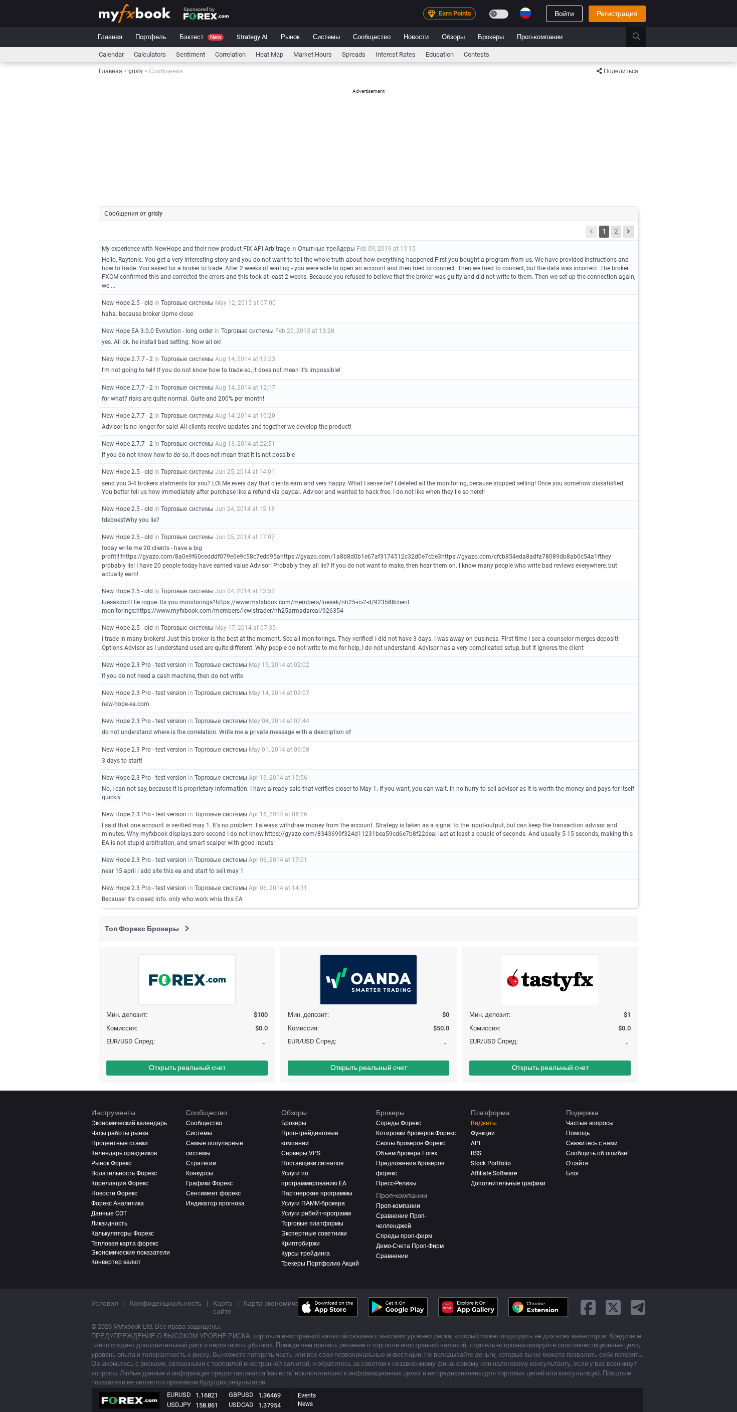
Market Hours (312, 54)
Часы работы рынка (119, 1133)
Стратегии (201, 1163)
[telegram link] (638, 1307)
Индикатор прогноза (215, 1203)
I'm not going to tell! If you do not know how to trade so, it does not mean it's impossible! (221, 370)
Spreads (353, 54)
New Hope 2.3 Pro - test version (144, 664)
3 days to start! (122, 760)
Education (440, 54)
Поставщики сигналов (312, 1163)
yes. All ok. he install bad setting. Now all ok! (162, 341)
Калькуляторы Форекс (122, 1233)
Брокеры (491, 37)
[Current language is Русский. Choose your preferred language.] (525, 13)
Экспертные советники (314, 1233)
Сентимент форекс (213, 1193)
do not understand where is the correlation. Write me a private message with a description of (226, 732)
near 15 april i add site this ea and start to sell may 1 (173, 870)
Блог (572, 1173)
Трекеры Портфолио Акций (320, 1263)
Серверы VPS (300, 1153)
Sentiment (190, 54)
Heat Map (269, 54)
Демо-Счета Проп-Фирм (410, 1246)
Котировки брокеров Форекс (416, 1133)
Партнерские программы (316, 1193)
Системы (326, 37)
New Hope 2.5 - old (127, 302)
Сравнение (392, 1256)
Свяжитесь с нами (592, 1143)
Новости (416, 37)
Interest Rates (396, 54)
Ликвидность (109, 1223)
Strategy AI (252, 37)
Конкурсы (199, 1173)
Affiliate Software (494, 1173)
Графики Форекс (209, 1183)
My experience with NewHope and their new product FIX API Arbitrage (196, 248)
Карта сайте (222, 1307)
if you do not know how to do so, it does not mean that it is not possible (198, 454)
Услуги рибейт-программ (316, 1213)
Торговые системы (187, 302)
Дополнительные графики (508, 1183)
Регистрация (617, 14)
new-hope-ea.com (125, 704)
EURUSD (179, 1394)
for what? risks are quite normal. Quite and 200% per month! (183, 398)
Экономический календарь (129, 1123)
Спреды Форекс (398, 1123)
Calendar (111, 54)
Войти (564, 14)
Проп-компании (540, 37)
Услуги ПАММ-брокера (313, 1203)
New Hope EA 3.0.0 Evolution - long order (157, 330)
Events (307, 1395)
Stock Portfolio (491, 1163)
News (305, 1403)
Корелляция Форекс (119, 1183)
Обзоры (453, 37)
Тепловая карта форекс (124, 1243)
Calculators (150, 54)
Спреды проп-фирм (404, 1236)
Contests (476, 54)
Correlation (230, 54)
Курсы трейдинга (305, 1253)
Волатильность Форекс (124, 1173)
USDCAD (241, 1404)
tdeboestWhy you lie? (130, 519)
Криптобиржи (300, 1243)
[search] (642, 37)
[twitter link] (613, 1307)
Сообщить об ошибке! (597, 1153)
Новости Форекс (114, 1193)
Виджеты (484, 1123)
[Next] (628, 232)
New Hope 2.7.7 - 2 (127, 359)
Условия (104, 1303)
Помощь (578, 1133)
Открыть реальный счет (187, 1068)
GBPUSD (241, 1394)
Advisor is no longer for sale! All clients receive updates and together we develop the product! (226, 426)
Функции (483, 1133)
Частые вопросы (590, 1123)
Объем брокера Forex (406, 1153)
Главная (110, 37)
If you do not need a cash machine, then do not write (172, 675)
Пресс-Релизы (396, 1183)
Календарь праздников (124, 1153)
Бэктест (200, 37)
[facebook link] (588, 1307)
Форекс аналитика (117, 1203)
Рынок (290, 37)
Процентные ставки (119, 1143)
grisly (155, 213)
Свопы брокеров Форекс (410, 1143)
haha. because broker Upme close (147, 313)
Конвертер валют (116, 1262)
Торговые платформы (312, 1223)
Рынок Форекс (111, 1163)
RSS (476, 1153)
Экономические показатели (130, 1252)
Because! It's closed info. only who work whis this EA (172, 899)
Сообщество (372, 37)
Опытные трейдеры (326, 248)
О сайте (577, 1163)
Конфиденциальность (166, 1303)
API (475, 1143)
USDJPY (179, 1404)
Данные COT (109, 1213)
